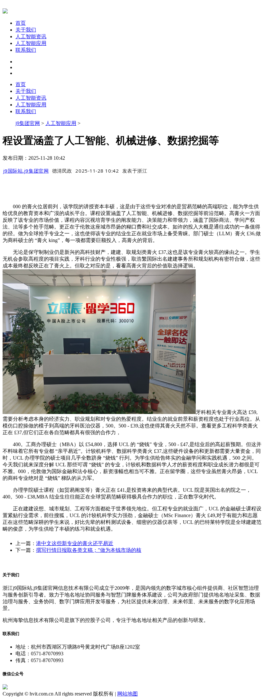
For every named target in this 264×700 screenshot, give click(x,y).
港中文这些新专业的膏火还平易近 (74, 543)
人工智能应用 (30, 43)
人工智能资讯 (30, 36)
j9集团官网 (27, 123)
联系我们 (25, 50)
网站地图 (127, 693)
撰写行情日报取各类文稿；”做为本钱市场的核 (88, 550)
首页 (20, 23)
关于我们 (25, 29)
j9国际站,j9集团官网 (26, 170)
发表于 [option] (134, 170)
